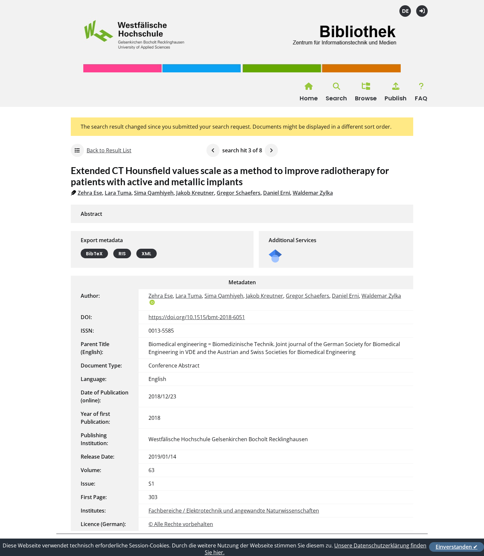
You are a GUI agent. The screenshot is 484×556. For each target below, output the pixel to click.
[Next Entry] (271, 150)
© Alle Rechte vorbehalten (180, 524)
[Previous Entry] (213, 150)
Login (422, 11)
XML (146, 253)
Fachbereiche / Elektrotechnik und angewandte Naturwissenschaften (233, 510)
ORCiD (152, 302)
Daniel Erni (276, 192)
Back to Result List (109, 150)
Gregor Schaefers (238, 192)
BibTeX (94, 253)
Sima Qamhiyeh (154, 192)
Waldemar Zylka (313, 192)
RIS (122, 253)
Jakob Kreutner (195, 192)
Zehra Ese (90, 192)
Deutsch (405, 11)
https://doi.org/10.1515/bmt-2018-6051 (196, 317)
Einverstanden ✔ (456, 546)
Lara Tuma (118, 192)
